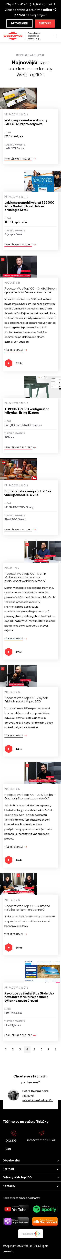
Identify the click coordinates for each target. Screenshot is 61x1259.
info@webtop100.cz (41, 1140)
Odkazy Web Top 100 (17, 1177)
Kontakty (9, 1185)
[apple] (16, 1221)
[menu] (55, 36)
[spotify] (45, 1209)
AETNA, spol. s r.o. (16, 222)
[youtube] (16, 1209)
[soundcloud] (45, 1221)
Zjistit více (45, 23)
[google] (30, 1233)
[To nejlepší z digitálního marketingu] (12, 36)
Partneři (8, 1168)
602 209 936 (28, 1095)
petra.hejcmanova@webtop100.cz (37, 1100)
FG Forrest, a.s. (14, 136)
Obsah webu (11, 1160)
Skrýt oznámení (19, 23)
